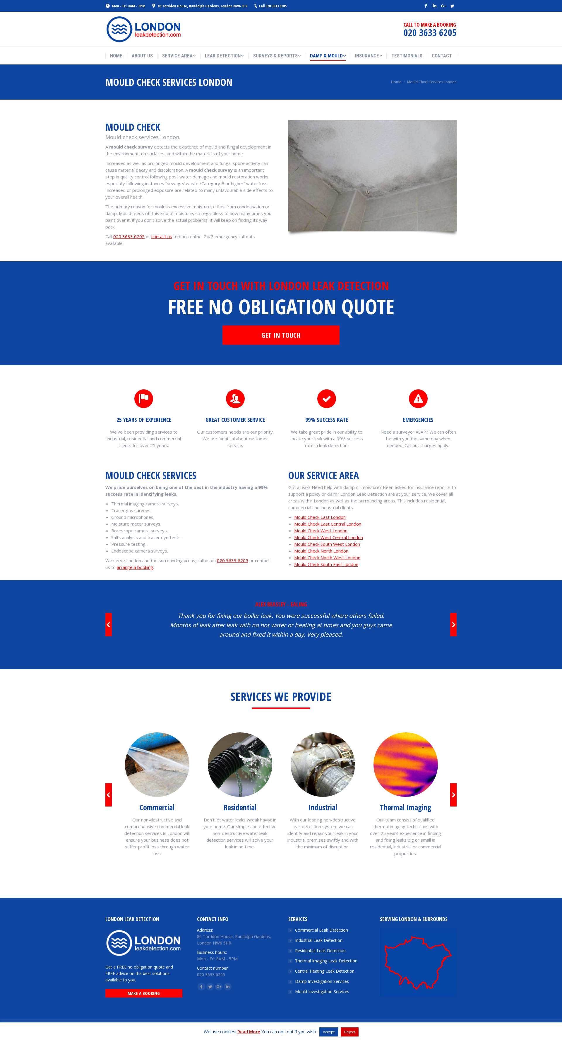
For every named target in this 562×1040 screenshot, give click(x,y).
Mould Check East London (320, 517)
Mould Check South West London (327, 544)
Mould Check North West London (327, 557)
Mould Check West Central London (328, 537)
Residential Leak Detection (320, 950)
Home (396, 81)
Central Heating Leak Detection (324, 971)
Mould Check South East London (326, 564)
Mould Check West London (320, 530)
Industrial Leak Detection (318, 940)
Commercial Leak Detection (321, 930)
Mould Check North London (321, 551)
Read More (248, 1031)
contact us (161, 236)
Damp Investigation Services (322, 981)
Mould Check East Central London (327, 524)
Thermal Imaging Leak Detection (326, 961)
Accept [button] (329, 1031)
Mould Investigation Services (322, 991)
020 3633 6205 (129, 236)
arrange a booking (135, 567)
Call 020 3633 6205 (273, 5)
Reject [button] (349, 1031)
